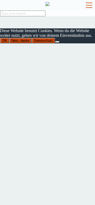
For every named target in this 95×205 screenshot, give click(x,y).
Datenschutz (43, 41)
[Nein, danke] (57, 42)
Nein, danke (20, 41)
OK (4, 41)
